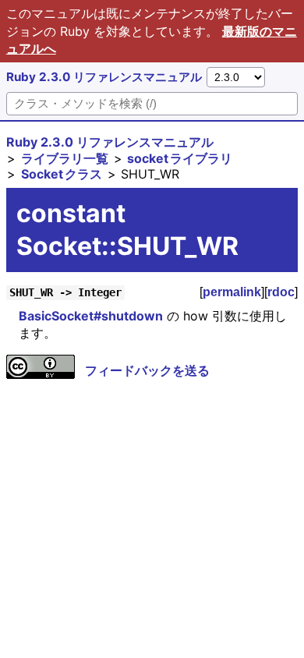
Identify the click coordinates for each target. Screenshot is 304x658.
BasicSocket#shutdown (91, 316)
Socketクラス (61, 174)
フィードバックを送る (147, 370)
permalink (232, 292)
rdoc (281, 292)
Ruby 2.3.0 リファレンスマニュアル (104, 76)
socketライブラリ (179, 158)
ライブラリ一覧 (64, 158)
